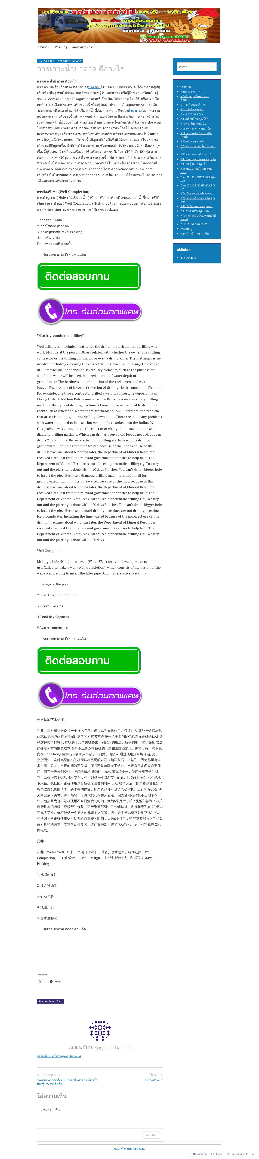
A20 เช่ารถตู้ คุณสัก (192, 141)
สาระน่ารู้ (61, 47)
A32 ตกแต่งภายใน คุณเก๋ (195, 154)
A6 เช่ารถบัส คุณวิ (191, 114)
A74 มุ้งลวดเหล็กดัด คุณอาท (197, 193)
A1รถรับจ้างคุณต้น (192, 109)
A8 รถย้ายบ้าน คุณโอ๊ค (194, 119)
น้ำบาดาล (135, 110)
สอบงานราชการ (83, 47)
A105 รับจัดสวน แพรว (193, 224)
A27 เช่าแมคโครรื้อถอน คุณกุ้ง (197, 147)
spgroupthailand (69, 61)
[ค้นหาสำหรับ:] (197, 66)
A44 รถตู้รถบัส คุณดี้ (192, 164)
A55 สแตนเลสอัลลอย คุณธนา (196, 170)
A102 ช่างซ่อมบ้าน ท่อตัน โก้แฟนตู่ (198, 217)
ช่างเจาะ (94, 87)
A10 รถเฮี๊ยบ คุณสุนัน (193, 124)
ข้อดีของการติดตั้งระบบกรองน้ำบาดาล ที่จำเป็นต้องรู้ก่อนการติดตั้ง (67, 1079)
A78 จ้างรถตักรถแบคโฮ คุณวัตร (197, 199)
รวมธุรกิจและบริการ (52, 1001)
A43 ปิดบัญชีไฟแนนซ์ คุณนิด (198, 159)
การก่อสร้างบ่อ (153, 1077)
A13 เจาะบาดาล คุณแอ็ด (195, 128)
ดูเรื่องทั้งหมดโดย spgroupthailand (59, 1056)
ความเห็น (151, 1134)
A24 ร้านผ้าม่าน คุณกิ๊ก (194, 233)
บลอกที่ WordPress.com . (129, 1149)
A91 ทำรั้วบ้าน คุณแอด (194, 211)
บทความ (44, 47)
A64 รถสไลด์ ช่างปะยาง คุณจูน (197, 186)
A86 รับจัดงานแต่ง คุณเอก (196, 206)
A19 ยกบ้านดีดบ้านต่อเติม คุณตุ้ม (196, 135)
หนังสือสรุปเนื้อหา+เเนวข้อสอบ (194, 98)
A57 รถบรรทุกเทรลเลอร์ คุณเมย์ (198, 178)
